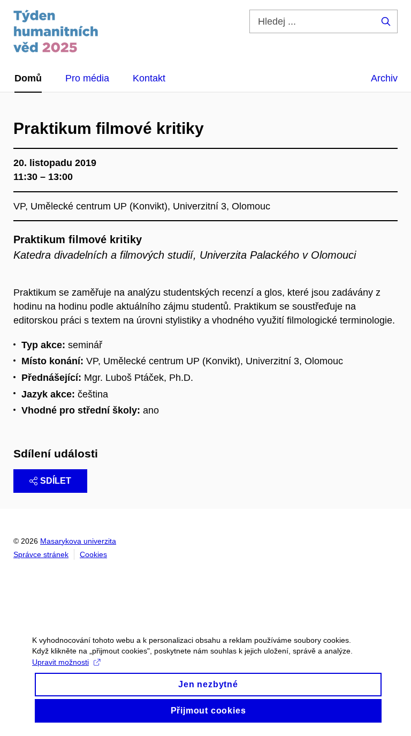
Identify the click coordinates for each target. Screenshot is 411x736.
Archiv (384, 78)
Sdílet (55, 480)
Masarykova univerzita (78, 541)
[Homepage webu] (55, 31)
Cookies (93, 554)
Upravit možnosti (60, 662)
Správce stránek (40, 554)
